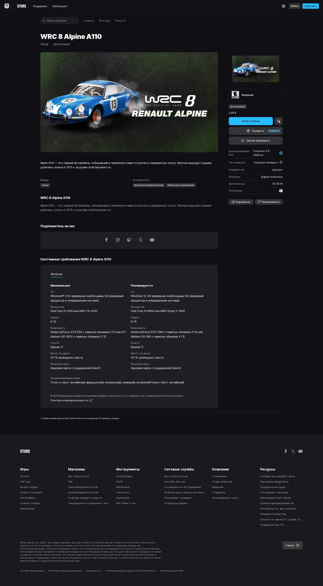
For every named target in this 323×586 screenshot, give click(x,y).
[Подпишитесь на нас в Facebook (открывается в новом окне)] (106, 240)
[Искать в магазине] (44, 20)
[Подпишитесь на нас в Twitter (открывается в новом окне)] (140, 240)
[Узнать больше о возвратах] (281, 163)
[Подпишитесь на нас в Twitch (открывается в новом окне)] (129, 240)
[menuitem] (89, 20)
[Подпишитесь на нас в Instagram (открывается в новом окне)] (117, 240)
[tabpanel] (129, 323)
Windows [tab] (57, 274)
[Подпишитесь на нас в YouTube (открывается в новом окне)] (152, 240)
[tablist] (129, 274)
